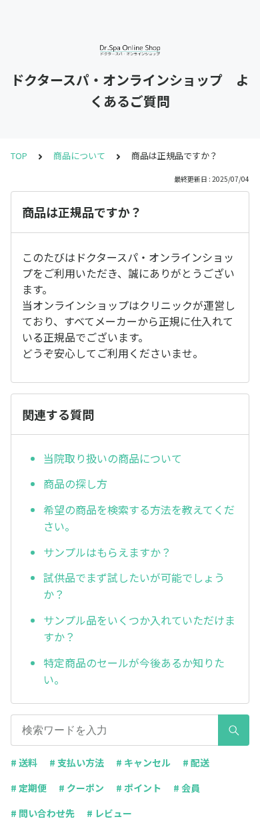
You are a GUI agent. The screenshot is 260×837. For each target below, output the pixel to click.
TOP (19, 155)
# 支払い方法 (76, 762)
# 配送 (196, 762)
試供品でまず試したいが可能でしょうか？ (134, 586)
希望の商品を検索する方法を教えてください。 (139, 518)
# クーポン (81, 787)
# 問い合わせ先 (43, 813)
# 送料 (24, 762)
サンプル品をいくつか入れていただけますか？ (139, 628)
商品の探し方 (75, 483)
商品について (79, 155)
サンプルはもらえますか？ (107, 552)
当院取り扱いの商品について (112, 458)
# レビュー (109, 813)
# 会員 (186, 787)
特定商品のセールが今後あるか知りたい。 (134, 671)
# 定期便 (29, 787)
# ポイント (138, 787)
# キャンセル (143, 762)
